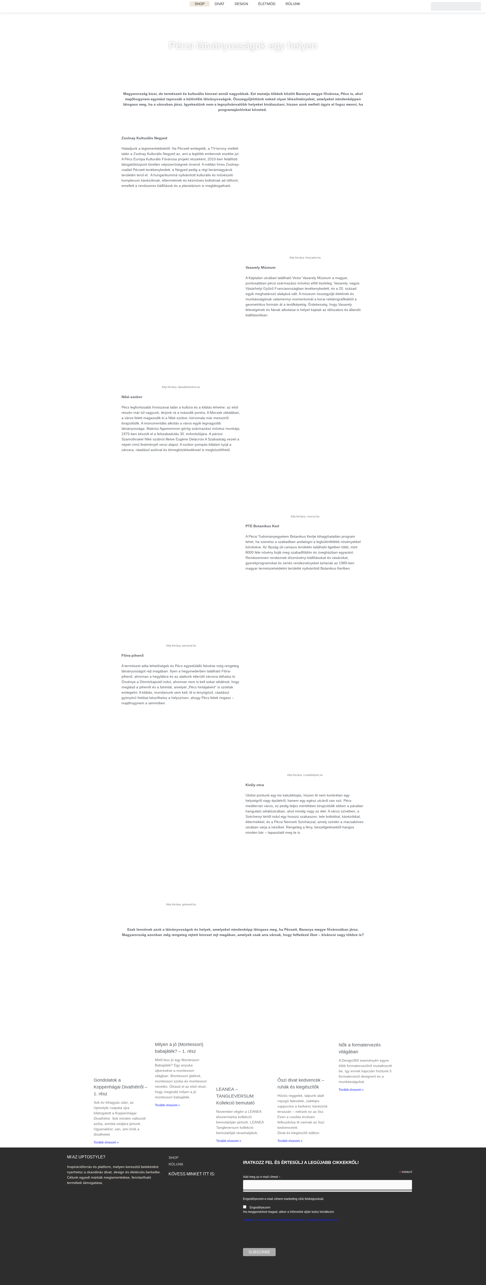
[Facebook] (182, 1185)
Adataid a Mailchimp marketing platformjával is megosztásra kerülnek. (291, 1220)
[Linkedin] (192, 1185)
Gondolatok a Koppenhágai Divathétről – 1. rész (120, 1087)
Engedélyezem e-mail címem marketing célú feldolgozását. (289, 1205)
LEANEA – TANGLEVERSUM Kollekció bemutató (235, 1096)
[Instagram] (173, 1185)
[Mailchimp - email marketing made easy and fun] (391, 1268)
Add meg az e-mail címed (261, 1177)
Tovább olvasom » (106, 1142)
